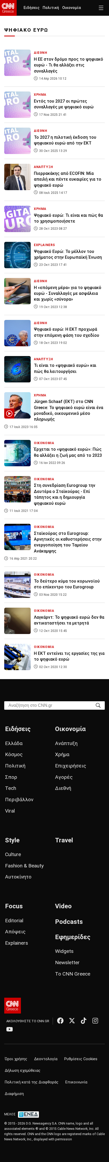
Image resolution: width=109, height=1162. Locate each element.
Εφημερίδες (72, 937)
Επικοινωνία (76, 1082)
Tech (10, 788)
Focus (14, 906)
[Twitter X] (72, 1020)
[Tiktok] (83, 1020)
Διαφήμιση (14, 1094)
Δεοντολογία (45, 1059)
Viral (10, 811)
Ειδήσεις (31, 8)
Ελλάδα (13, 743)
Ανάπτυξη (66, 743)
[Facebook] (60, 1020)
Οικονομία (71, 8)
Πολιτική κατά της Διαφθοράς (31, 1082)
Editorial (14, 921)
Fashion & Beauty (24, 866)
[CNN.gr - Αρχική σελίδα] (12, 1006)
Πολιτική (51, 8)
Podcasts (69, 921)
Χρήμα (62, 754)
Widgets (64, 951)
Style (12, 840)
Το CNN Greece (72, 974)
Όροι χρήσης (16, 1059)
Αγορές (64, 777)
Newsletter (67, 962)
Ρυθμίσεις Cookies (80, 1059)
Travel (64, 840)
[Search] (98, 705)
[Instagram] (95, 1020)
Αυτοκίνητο (18, 877)
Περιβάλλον (19, 799)
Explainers (16, 943)
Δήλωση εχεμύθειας (22, 1070)
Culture (13, 854)
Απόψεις (15, 932)
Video (63, 906)
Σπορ (11, 777)
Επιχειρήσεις (70, 766)
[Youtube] (9, 1029)
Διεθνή (63, 788)
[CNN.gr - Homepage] (8, 8)
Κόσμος (14, 754)
